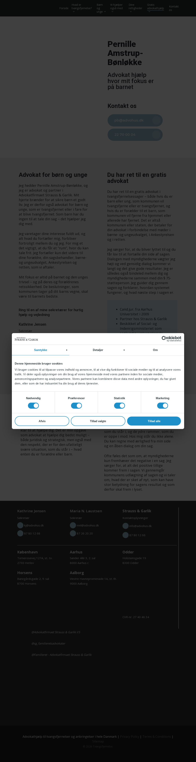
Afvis (42, 421)
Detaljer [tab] (98, 350)
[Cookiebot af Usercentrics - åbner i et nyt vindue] (164, 339)
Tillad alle (154, 421)
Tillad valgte (98, 421)
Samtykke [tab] (40, 350)
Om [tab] (155, 350)
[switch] (76, 406)
